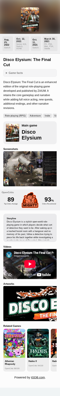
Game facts (16, 72)
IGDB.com (38, 377)
